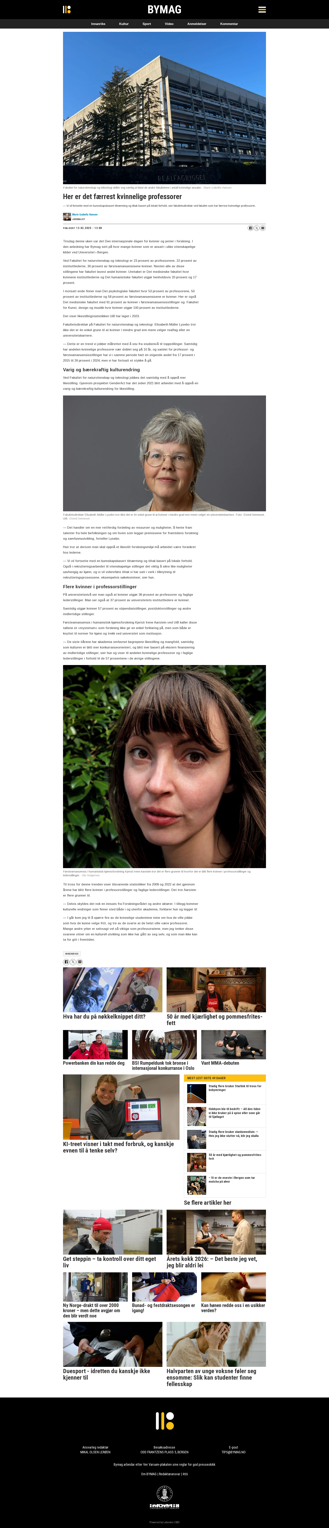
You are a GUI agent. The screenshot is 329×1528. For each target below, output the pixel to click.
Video (169, 24)
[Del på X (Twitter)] (257, 228)
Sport (147, 24)
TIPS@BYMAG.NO (234, 1452)
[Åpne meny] (262, 9)
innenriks (72, 953)
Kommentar (229, 24)
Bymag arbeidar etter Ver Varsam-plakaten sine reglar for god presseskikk (164, 1464)
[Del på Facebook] (250, 228)
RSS (185, 1474)
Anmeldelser (196, 24)
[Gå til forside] (67, 9)
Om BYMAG (149, 1474)
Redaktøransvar (169, 1474)
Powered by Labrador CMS (164, 1522)
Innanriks (98, 24)
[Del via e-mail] (263, 228)
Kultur (124, 24)
